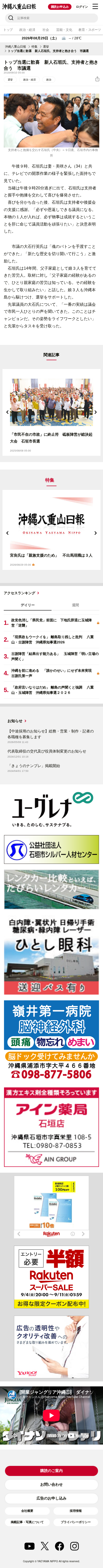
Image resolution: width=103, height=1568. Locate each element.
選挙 (46, 46)
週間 (75, 605)
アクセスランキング (19, 593)
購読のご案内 (51, 1470)
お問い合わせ (51, 1484)
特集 (35, 46)
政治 (48, 79)
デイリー (28, 605)
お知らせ (15, 721)
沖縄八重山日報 (15, 46)
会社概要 (27, 1511)
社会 (45, 30)
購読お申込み (60, 7)
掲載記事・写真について (27, 1522)
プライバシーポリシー (76, 1522)
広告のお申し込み (51, 1498)
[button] (7, 412)
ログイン (82, 7)
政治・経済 (27, 30)
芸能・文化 (64, 30)
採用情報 (76, 1511)
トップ (8, 30)
